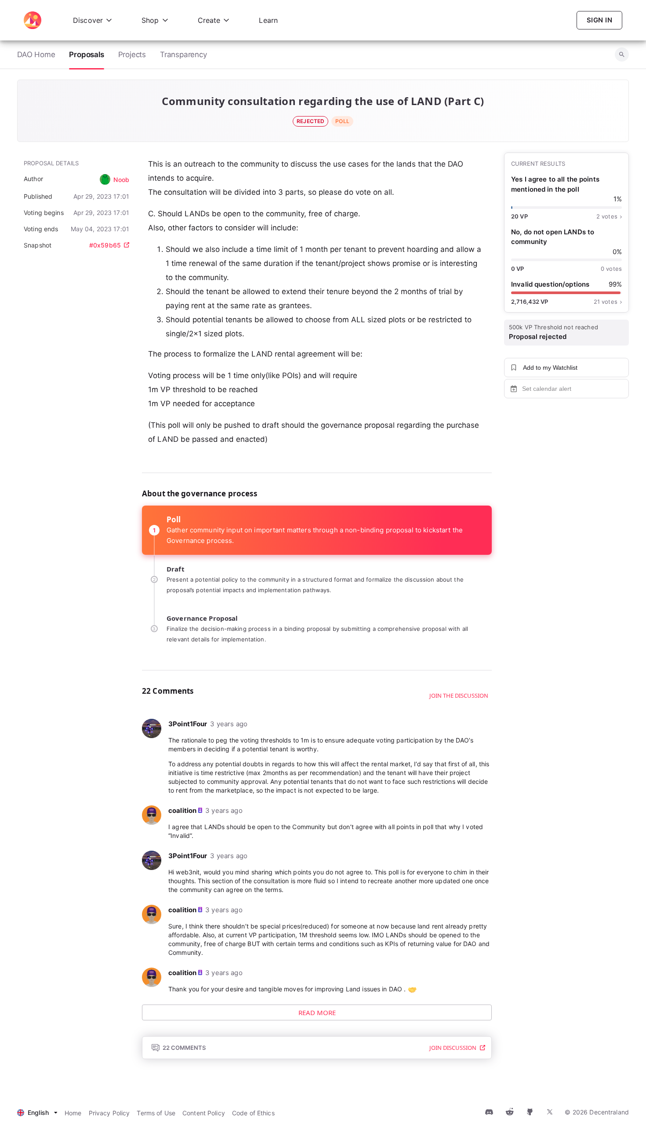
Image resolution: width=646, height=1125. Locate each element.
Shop (150, 20)
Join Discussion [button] (452, 1048)
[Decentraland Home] (32, 20)
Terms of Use (156, 1113)
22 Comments (184, 1047)
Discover (88, 20)
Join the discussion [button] (458, 695)
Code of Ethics (253, 1113)
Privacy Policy (109, 1113)
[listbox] (37, 1113)
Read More (317, 1012)
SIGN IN (599, 20)
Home (73, 1113)
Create (209, 20)
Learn (268, 20)
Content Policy (203, 1113)
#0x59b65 (105, 245)
